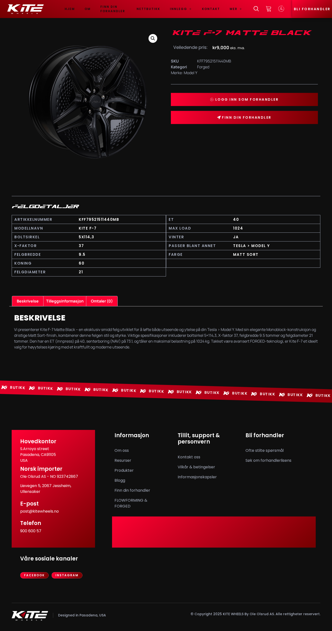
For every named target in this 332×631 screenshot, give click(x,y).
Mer (233, 9)
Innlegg (178, 9)
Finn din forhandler (112, 9)
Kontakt (211, 9)
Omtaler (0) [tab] (102, 301)
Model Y (190, 72)
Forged (203, 67)
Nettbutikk (148, 9)
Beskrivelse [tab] (28, 301)
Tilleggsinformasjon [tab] (65, 301)
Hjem (70, 9)
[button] (153, 38)
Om (88, 9)
